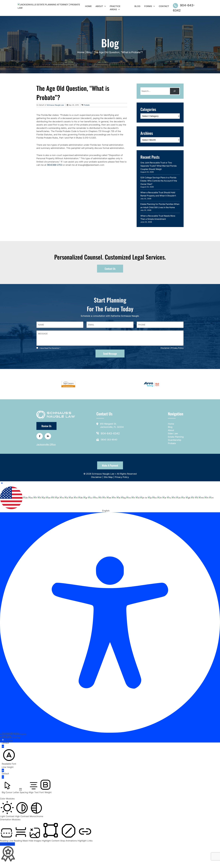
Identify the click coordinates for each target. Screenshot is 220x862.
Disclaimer (96, 477)
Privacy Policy (177, 348)
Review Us (46, 426)
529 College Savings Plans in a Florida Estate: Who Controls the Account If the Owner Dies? (158, 180)
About (99, 6)
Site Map (108, 477)
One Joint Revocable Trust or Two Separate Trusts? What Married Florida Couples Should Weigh (158, 165)
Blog (137, 6)
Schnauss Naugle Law (55, 105)
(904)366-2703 (54, 165)
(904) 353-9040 (109, 439)
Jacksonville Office (46, 444)
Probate (87, 105)
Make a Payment (110, 465)
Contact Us (110, 268)
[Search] (174, 91)
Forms (148, 6)
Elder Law (173, 433)
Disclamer (165, 348)
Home (88, 6)
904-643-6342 (110, 433)
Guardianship (174, 440)
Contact (164, 6)
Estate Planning (176, 437)
